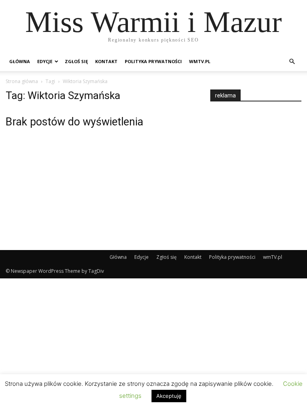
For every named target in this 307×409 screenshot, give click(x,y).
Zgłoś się (76, 61)
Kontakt (106, 61)
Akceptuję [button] (168, 396)
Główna (19, 61)
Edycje (44, 61)
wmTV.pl (199, 61)
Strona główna (22, 81)
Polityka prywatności (153, 61)
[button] (291, 62)
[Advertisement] (258, 168)
